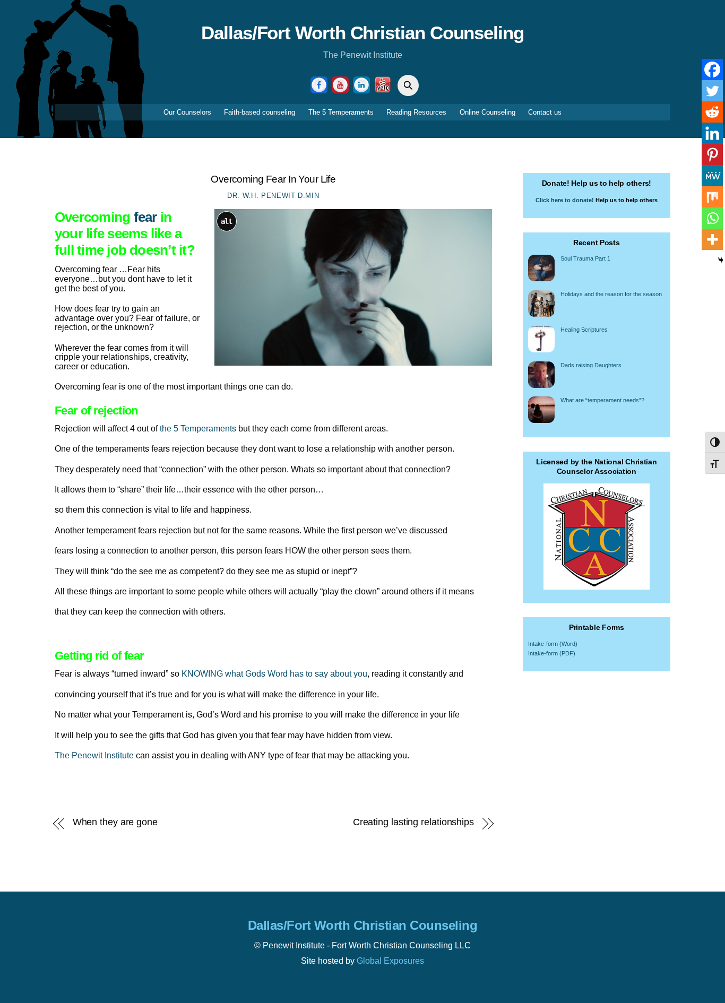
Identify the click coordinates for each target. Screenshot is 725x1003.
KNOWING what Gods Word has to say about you (274, 673)
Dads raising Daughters (591, 365)
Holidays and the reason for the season (611, 294)
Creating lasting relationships (413, 822)
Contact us (545, 112)
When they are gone (115, 822)
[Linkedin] (712, 133)
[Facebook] (712, 69)
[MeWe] (712, 175)
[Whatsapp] (712, 218)
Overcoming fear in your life (273, 179)
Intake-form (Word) (552, 644)
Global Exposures (390, 960)
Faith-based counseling (259, 112)
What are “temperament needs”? (602, 400)
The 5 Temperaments (341, 112)
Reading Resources (416, 112)
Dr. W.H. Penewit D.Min (273, 196)
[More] (712, 239)
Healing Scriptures (584, 329)
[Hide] (721, 260)
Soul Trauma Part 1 (585, 258)
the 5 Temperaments (198, 428)
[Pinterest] (712, 154)
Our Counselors (187, 112)
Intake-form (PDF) (551, 653)
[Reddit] (712, 112)
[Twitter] (712, 90)
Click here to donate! (565, 200)
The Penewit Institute (94, 755)
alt (226, 221)
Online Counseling (487, 112)
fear (145, 217)
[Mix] (712, 196)
